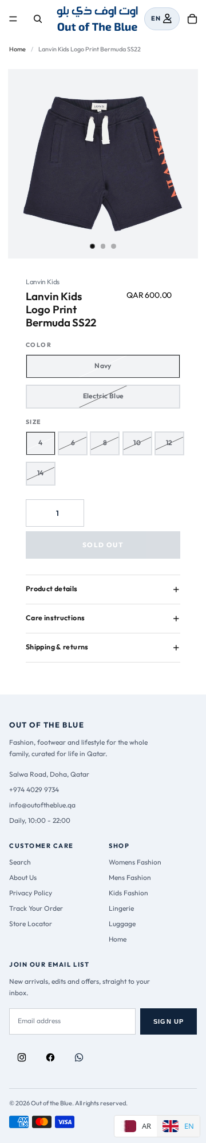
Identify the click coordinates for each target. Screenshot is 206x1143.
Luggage (122, 923)
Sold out (103, 544)
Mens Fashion (130, 877)
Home (17, 49)
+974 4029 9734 (34, 789)
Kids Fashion (128, 892)
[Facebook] (50, 1057)
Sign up (168, 1021)
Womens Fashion (135, 862)
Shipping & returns (57, 647)
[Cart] (192, 18)
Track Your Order (36, 908)
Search (20, 862)
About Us (23, 877)
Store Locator (30, 923)
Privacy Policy (30, 892)
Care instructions (55, 617)
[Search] (37, 18)
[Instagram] (21, 1057)
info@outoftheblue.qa (42, 805)
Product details (52, 588)
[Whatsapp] (79, 1057)
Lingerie (121, 908)
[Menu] (13, 19)
